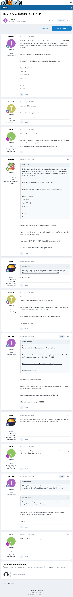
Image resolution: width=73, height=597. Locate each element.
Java (11, 130)
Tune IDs (23, 21)
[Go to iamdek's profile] (5, 20)
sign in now (44, 567)
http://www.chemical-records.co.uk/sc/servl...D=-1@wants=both (40, 316)
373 (12, 176)
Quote (27, 94)
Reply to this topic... (19, 574)
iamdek (13, 19)
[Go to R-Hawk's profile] (11, 166)
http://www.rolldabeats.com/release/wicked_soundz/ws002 (39, 146)
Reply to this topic (62, 28)
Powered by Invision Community (36, 594)
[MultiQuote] (21, 94)
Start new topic (44, 28)
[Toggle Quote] (23, 165)
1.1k (12, 53)
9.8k (12, 277)
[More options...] (68, 37)
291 (12, 146)
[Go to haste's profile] (11, 268)
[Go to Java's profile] (11, 136)
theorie (11, 102)
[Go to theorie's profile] (11, 108)
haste (11, 261)
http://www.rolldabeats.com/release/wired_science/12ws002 (39, 395)
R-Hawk (11, 160)
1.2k (12, 118)
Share (52, 20)
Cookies (40, 590)
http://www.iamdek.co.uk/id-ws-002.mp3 (38, 54)
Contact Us (33, 590)
